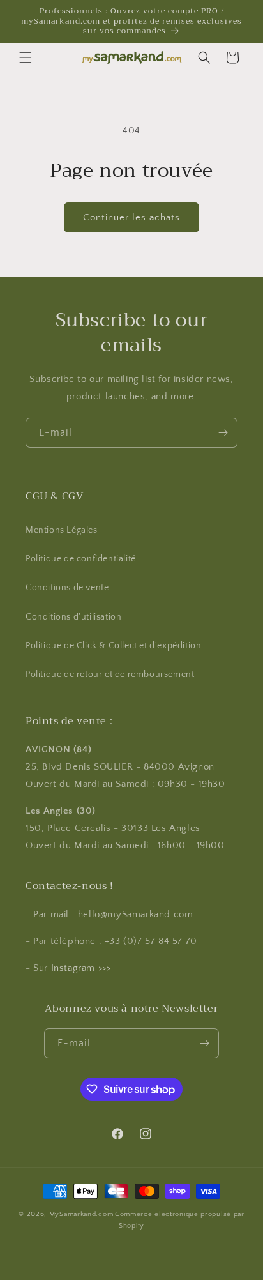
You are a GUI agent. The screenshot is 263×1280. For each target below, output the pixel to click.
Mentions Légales (62, 530)
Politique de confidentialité (81, 559)
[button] (25, 57)
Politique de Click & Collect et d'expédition (113, 646)
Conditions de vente (67, 588)
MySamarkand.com (81, 1214)
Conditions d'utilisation (73, 617)
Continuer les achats (131, 217)
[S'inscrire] (223, 433)
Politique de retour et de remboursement (110, 674)
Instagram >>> (81, 968)
